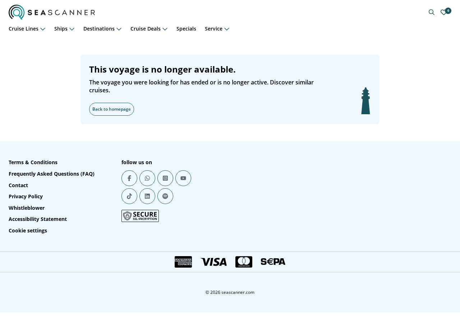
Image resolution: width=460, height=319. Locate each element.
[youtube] (183, 178)
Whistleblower (27, 207)
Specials (186, 28)
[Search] (431, 12)
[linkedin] (147, 196)
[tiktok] (129, 196)
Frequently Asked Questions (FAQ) (52, 173)
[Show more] (43, 29)
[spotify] (165, 196)
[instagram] (165, 178)
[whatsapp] (147, 178)
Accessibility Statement (38, 219)
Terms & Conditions (33, 162)
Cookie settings (28, 230)
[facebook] (129, 178)
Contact (18, 185)
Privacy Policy (26, 196)
